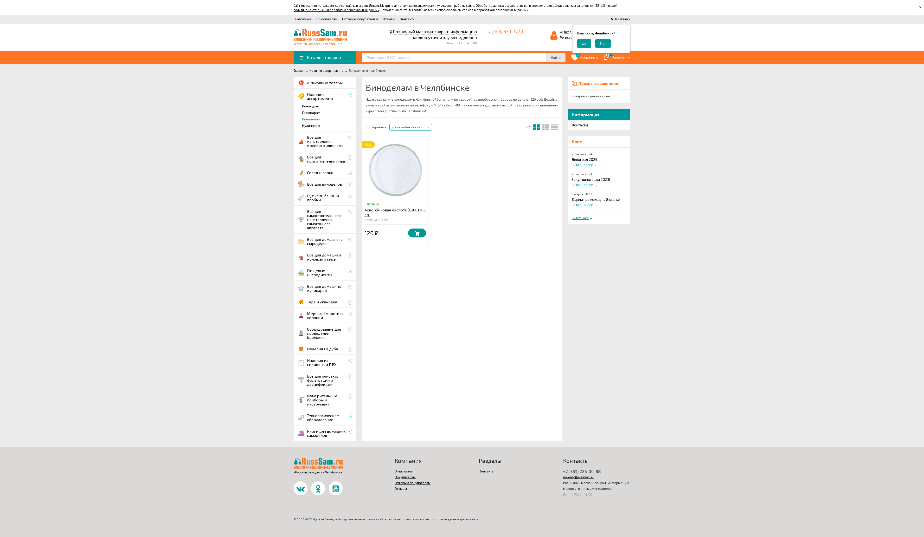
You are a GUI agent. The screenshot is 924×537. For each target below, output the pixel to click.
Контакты (407, 19)
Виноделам (311, 119)
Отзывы (389, 19)
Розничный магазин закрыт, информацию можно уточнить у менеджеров (435, 34)
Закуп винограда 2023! (591, 179)
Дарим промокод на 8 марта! (596, 199)
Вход (568, 32)
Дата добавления (406, 127)
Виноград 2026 (584, 159)
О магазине (303, 19)
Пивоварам (311, 113)
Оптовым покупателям (360, 19)
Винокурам (311, 106)
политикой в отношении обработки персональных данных (336, 10)
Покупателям (326, 19)
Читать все (580, 218)
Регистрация (570, 37)
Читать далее (582, 165)
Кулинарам (311, 126)
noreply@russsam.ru (578, 477)
